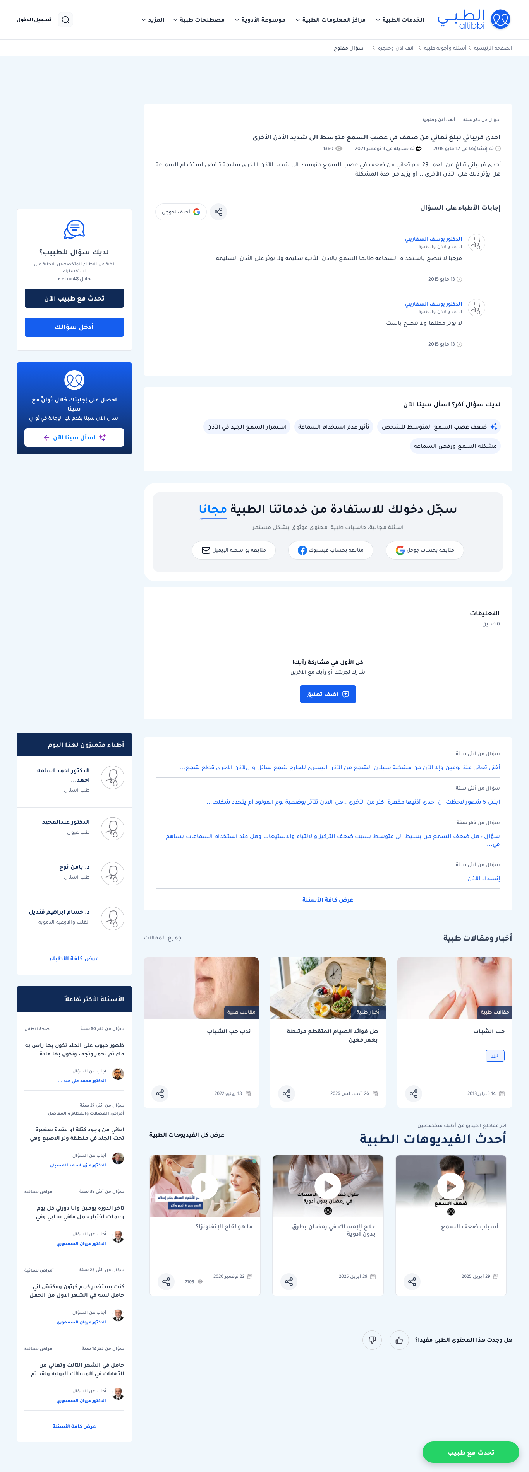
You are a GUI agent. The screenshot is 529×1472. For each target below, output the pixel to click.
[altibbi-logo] (474, 19)
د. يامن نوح (74, 866)
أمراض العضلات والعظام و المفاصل (86, 1113)
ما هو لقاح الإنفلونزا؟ (224, 1227)
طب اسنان (77, 790)
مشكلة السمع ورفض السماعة (455, 446)
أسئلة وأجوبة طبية (445, 47)
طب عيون (78, 832)
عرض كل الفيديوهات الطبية (186, 1135)
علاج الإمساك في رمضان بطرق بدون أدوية (334, 1230)
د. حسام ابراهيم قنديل (59, 911)
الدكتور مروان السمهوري (81, 1243)
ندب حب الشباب (229, 1031)
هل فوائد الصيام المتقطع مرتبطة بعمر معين (332, 1035)
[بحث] (65, 19)
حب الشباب (489, 1031)
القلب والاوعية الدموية (64, 922)
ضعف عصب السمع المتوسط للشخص (434, 426)
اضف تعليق (322, 694)
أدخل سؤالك (74, 327)
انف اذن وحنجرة (396, 47)
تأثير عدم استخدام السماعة (333, 426)
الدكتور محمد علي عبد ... (82, 1080)
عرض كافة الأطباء (74, 958)
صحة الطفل (37, 1028)
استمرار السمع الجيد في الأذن (247, 426)
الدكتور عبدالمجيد (66, 822)
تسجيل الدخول (34, 20)
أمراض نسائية (39, 1191)
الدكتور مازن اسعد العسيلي (78, 1164)
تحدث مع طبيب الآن (74, 298)
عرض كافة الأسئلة (327, 899)
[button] (400, 19)
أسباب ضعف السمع (469, 1227)
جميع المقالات (163, 937)
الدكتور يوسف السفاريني (433, 239)
